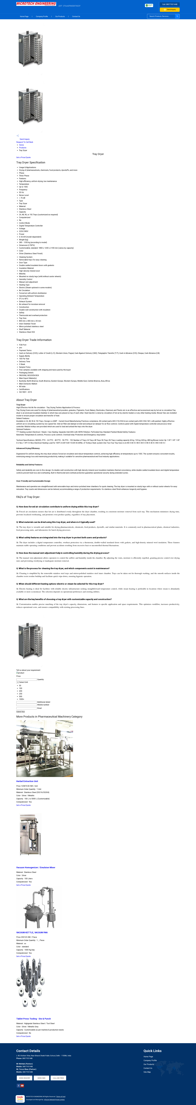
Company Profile (42, 16)
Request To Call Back (24, 142)
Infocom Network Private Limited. (54, 1099)
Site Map (147, 1072)
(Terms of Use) (60, 1096)
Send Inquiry (171, 9)
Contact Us (76, 16)
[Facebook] (18, 1087)
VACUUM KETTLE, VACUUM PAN (32, 932)
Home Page (24, 16)
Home (21, 145)
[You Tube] (22, 1087)
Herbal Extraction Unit (27, 781)
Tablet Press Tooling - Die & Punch (33, 1019)
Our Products (60, 16)
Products (22, 148)
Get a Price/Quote (23, 157)
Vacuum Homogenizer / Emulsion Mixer (35, 867)
